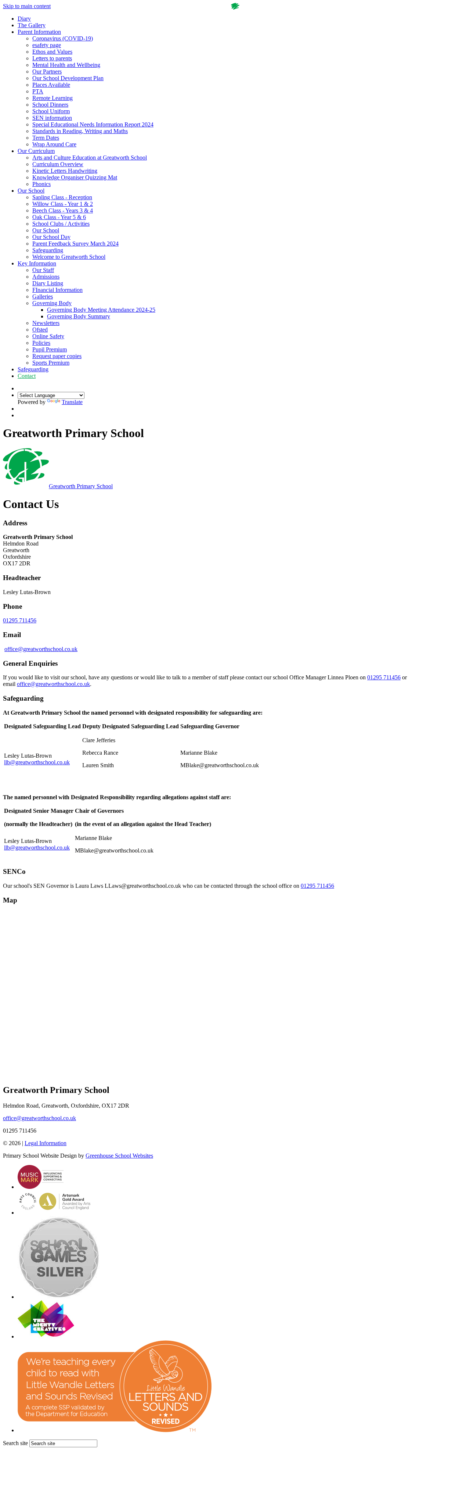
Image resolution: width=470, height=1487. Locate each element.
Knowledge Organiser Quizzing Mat (74, 177)
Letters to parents (52, 58)
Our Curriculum (36, 151)
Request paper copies (57, 356)
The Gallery (32, 25)
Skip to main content (27, 6)
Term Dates (45, 138)
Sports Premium (50, 363)
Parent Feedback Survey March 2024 (75, 243)
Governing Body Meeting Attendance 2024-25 (101, 310)
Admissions (45, 277)
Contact (27, 376)
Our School (31, 190)
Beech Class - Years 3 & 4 (62, 210)
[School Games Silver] (59, 1297)
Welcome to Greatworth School (68, 257)
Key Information (37, 263)
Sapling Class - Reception (62, 197)
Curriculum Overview (57, 164)
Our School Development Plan (68, 78)
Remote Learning (52, 98)
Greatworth (81, 486)
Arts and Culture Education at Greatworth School (89, 157)
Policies (41, 343)
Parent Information (39, 32)
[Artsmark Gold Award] (55, 1212)
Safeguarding (47, 250)
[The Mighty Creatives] (46, 1336)
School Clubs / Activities (61, 224)
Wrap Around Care (54, 144)
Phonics (41, 184)
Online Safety (48, 336)
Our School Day (51, 237)
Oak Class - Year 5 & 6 (59, 217)
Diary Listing (47, 283)
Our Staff (43, 270)
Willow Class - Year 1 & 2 (62, 204)
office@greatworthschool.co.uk (40, 649)
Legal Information (45, 1143)
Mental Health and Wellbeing (66, 65)
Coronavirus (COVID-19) (62, 38)
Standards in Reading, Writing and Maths (80, 131)
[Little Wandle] (115, 1430)
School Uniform (51, 111)
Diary (24, 18)
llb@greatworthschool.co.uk (37, 762)
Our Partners (47, 71)
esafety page (46, 45)
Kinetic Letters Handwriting (64, 171)
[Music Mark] (41, 1187)
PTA (37, 91)
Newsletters (45, 323)
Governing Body (52, 303)
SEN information (52, 118)
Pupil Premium (49, 349)
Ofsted (40, 329)
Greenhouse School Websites (119, 1155)
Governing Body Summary (78, 316)
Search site (15, 1443)
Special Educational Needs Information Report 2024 (92, 124)
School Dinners (50, 104)
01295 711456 (19, 620)
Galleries (42, 296)
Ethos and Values (52, 52)
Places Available (51, 85)
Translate (72, 402)
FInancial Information (57, 290)
